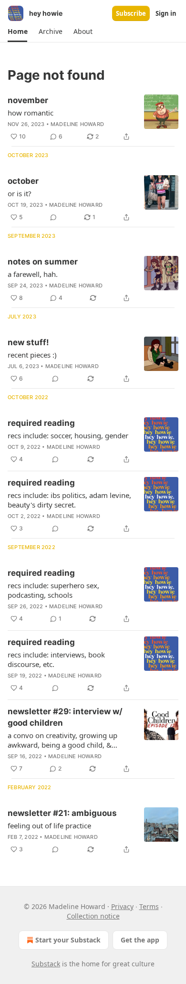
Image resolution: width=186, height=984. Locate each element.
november (28, 100)
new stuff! (28, 342)
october (23, 181)
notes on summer (43, 261)
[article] (93, 118)
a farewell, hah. (33, 274)
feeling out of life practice (49, 825)
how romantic (30, 112)
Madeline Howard (77, 124)
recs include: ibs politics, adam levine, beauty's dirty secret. (69, 499)
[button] (17, 31)
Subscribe (131, 13)
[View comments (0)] (53, 217)
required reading (41, 423)
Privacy (122, 906)
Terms (149, 906)
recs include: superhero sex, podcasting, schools (53, 590)
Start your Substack (68, 939)
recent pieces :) (32, 355)
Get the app (140, 939)
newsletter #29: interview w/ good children (65, 717)
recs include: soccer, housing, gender (68, 435)
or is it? (19, 193)
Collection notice (93, 916)
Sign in (165, 13)
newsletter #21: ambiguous (62, 813)
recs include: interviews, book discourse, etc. (56, 659)
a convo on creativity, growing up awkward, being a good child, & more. (62, 740)
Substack (45, 963)
